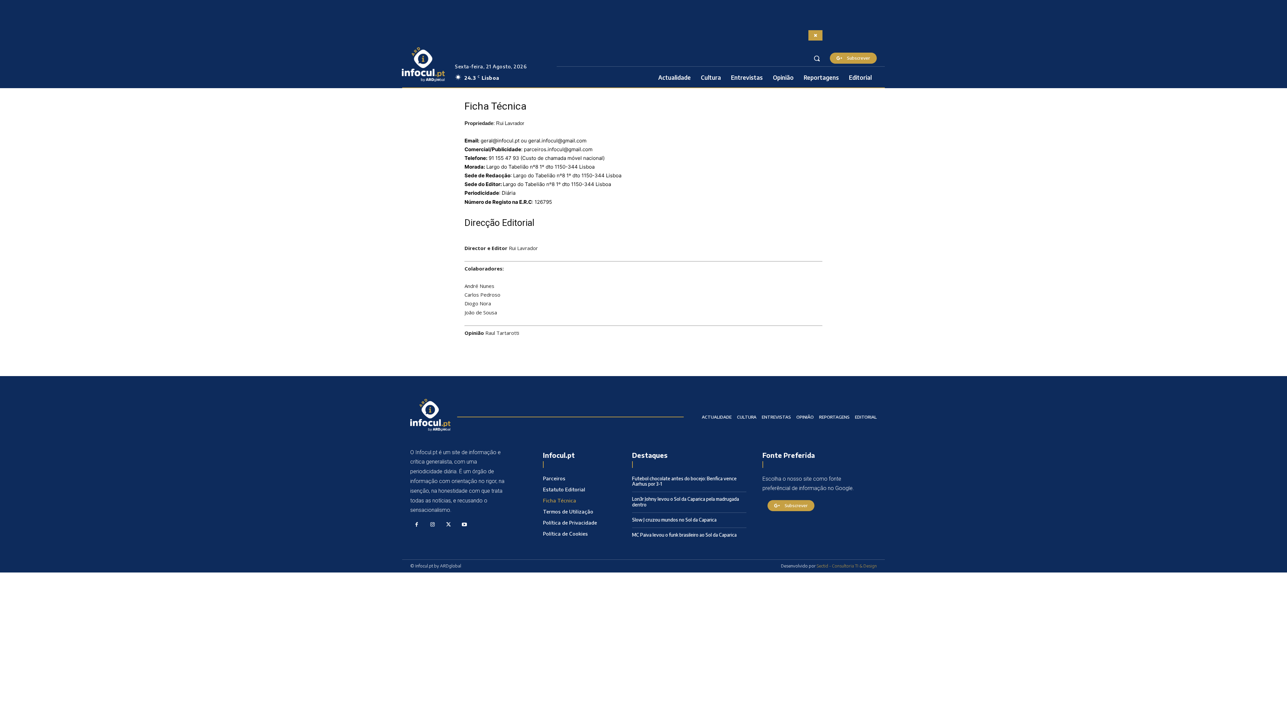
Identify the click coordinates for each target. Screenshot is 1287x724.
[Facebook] (416, 525)
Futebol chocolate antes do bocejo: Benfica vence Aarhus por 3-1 (684, 481)
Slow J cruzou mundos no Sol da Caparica (674, 520)
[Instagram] (432, 525)
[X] (448, 525)
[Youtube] (464, 525)
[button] (817, 58)
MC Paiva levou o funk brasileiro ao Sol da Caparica (684, 535)
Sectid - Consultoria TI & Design (847, 565)
